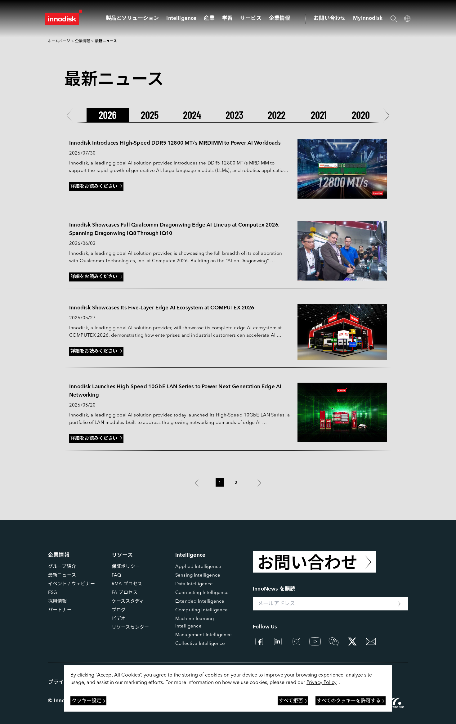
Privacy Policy (321, 682)
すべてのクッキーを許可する (349, 701)
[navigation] (181, 18)
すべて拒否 (291, 701)
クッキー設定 (86, 701)
